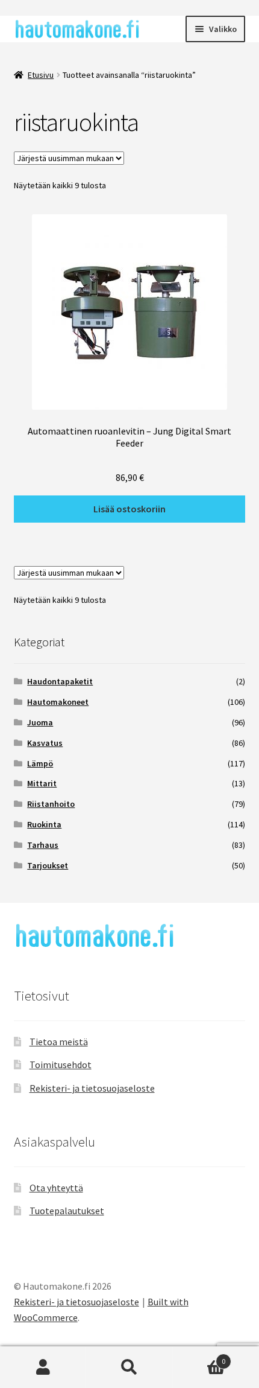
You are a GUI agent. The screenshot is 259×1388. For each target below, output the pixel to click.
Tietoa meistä (59, 1042)
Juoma (40, 722)
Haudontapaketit (60, 681)
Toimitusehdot (61, 1065)
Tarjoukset (47, 865)
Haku (129, 1367)
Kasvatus (45, 742)
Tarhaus (42, 844)
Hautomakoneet (58, 701)
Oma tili (43, 1367)
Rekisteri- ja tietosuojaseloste (92, 1088)
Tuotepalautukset (67, 1211)
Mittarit (42, 783)
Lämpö (40, 763)
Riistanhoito (51, 803)
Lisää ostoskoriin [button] (129, 509)
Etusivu (41, 74)
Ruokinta (44, 824)
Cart (199, 1357)
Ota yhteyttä (56, 1188)
